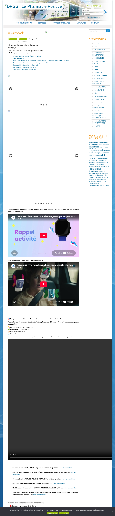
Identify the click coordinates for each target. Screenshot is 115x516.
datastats (92, 149)
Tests (94, 180)
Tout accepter (52, 513)
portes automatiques (102, 166)
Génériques (13, 39)
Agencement (93, 142)
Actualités (81, 23)
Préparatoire (100, 87)
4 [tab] (43, 203)
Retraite (102, 171)
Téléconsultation (94, 183)
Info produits (33, 39)
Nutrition (98, 72)
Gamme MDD (99, 79)
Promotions (95, 169)
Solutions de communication (98, 176)
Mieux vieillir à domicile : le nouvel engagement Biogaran (32, 63)
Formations (99, 90)
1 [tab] (41, 104)
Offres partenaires (61, 23)
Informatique (103, 158)
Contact (95, 23)
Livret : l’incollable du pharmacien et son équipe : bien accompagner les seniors (40, 60)
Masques (99, 162)
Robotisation (97, 173)
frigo (90, 155)
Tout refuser (64, 513)
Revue (97, 111)
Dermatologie (99, 149)
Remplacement (94, 171)
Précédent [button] (10, 88)
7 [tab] (51, 203)
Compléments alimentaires (99, 146)
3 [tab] (46, 104)
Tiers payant (99, 50)
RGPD (91, 173)
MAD (96, 66)
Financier (105, 153)
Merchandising (100, 96)
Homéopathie (97, 155)
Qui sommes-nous (24, 23)
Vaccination (104, 186)
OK (108, 31)
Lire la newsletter (66, 468)
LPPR (96, 69)
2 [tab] (43, 104)
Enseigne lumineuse (95, 151)
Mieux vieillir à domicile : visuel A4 (24, 67)
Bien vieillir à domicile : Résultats (24, 69)
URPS (96, 47)
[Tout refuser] (112, 512)
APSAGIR (97, 44)
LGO (95, 93)
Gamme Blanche (100, 75)
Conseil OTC (99, 99)
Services (42, 23)
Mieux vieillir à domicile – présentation (25, 65)
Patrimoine (92, 166)
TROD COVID (101, 182)
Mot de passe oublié (94, 17)
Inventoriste (93, 160)
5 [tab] (46, 203)
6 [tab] (48, 203)
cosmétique (103, 147)
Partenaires (23, 39)
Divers (97, 126)
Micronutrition (99, 165)
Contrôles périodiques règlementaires (99, 116)
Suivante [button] (76, 88)
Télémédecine (94, 186)
